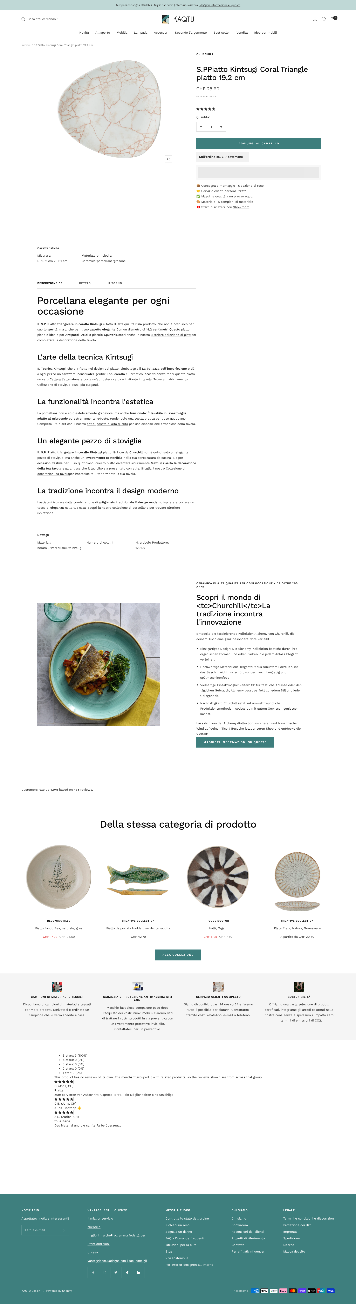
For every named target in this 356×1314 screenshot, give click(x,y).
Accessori (161, 32)
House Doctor (217, 920)
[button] (206, 109)
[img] (63, 1082)
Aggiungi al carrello (259, 143)
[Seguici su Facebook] (93, 1272)
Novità (84, 32)
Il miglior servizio (100, 1218)
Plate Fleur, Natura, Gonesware (297, 928)
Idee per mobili (265, 32)
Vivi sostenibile (176, 1258)
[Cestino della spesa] (332, 19)
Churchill (205, 54)
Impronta (290, 1232)
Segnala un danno (178, 1232)
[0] (324, 19)
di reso (93, 1252)
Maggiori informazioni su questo (219, 5)
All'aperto (102, 32)
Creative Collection (138, 920)
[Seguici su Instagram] (104, 1272)
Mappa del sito (294, 1251)
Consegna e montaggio (218, 186)
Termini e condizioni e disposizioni (309, 1218)
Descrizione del (50, 283)
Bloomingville (58, 920)
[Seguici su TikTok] (127, 1272)
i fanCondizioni (99, 1244)
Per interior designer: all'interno (189, 1265)
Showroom (241, 207)
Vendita (242, 32)
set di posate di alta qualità (107, 424)
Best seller (221, 32)
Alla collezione (178, 954)
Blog (168, 1251)
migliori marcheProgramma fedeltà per (116, 1235)
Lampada (140, 32)
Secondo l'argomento (191, 32)
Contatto (238, 1245)
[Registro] (63, 1230)
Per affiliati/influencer (248, 1251)
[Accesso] (315, 19)
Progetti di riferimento (248, 1238)
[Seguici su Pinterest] (116, 1272)
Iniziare (26, 45)
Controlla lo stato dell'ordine (187, 1218)
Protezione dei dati (297, 1225)
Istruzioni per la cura (180, 1245)
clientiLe (94, 1227)
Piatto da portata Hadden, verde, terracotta (138, 928)
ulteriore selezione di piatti (171, 335)
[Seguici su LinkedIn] (138, 1272)
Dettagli (86, 283)
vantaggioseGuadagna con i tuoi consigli (117, 1261)
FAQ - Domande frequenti (184, 1238)
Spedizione (291, 1238)
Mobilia (122, 32)
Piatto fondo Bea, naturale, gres (58, 928)
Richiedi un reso (177, 1225)
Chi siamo (239, 1218)
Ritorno (115, 283)
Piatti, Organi (217, 928)
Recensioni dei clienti (248, 1232)
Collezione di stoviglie (53, 385)
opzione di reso (252, 186)
